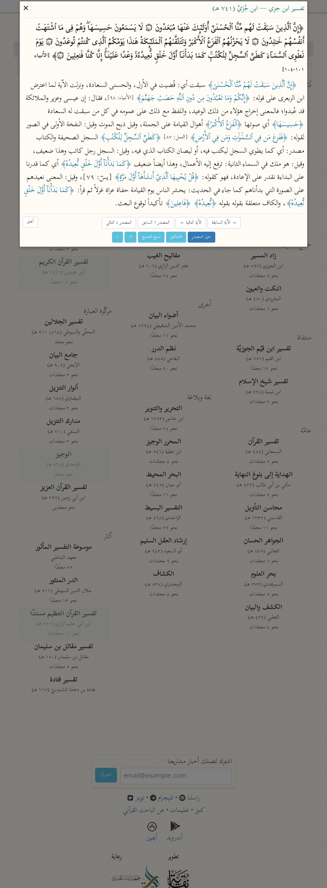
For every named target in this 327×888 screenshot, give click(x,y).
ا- (117, 237)
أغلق (30, 222)
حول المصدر (201, 237)
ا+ (130, 237)
